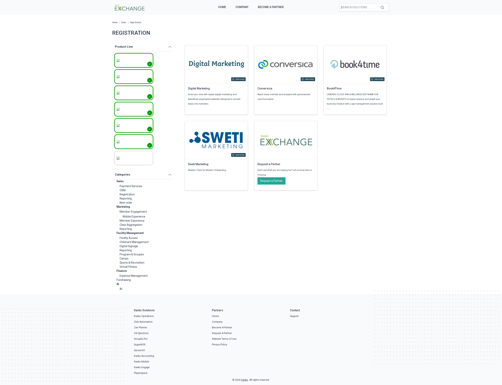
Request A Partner (222, 333)
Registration (127, 194)
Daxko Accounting (144, 356)
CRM (123, 190)
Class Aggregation (131, 224)
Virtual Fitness (128, 266)
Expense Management (134, 275)
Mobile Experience (134, 216)
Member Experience (132, 220)
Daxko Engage (142, 367)
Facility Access (129, 237)
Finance (121, 270)
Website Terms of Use (224, 339)
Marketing (123, 206)
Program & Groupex (132, 254)
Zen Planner (140, 327)
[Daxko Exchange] (129, 7)
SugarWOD (140, 344)
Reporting (126, 198)
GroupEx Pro (141, 339)
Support (294, 316)
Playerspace (140, 373)
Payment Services (131, 186)
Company (242, 7)
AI (117, 284)
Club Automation (143, 321)
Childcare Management (134, 242)
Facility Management (130, 233)
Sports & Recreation (132, 262)
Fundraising (123, 279)
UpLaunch (139, 350)
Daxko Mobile (141, 361)
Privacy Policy (219, 344)
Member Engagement (133, 211)
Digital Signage (129, 246)
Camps (124, 258)
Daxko (244, 380)
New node (126, 202)
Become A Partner (271, 7)
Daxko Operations (144, 316)
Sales (120, 181)
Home (222, 7)
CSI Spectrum (141, 333)
